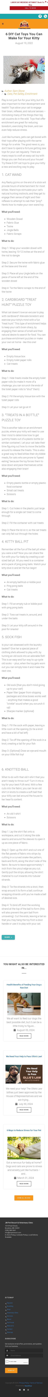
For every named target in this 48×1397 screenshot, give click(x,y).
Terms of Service (36, 1383)
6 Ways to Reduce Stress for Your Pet (24, 1130)
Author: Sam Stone (14, 90)
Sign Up (11, 1370)
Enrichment (31, 93)
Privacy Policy (24, 1383)
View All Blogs (23, 1198)
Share (7, 937)
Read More (24, 1036)
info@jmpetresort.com (13, 1233)
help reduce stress (17, 130)
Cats (9, 93)
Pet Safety (18, 93)
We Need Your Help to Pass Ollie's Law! (24, 1056)
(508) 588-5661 (10, 1230)
